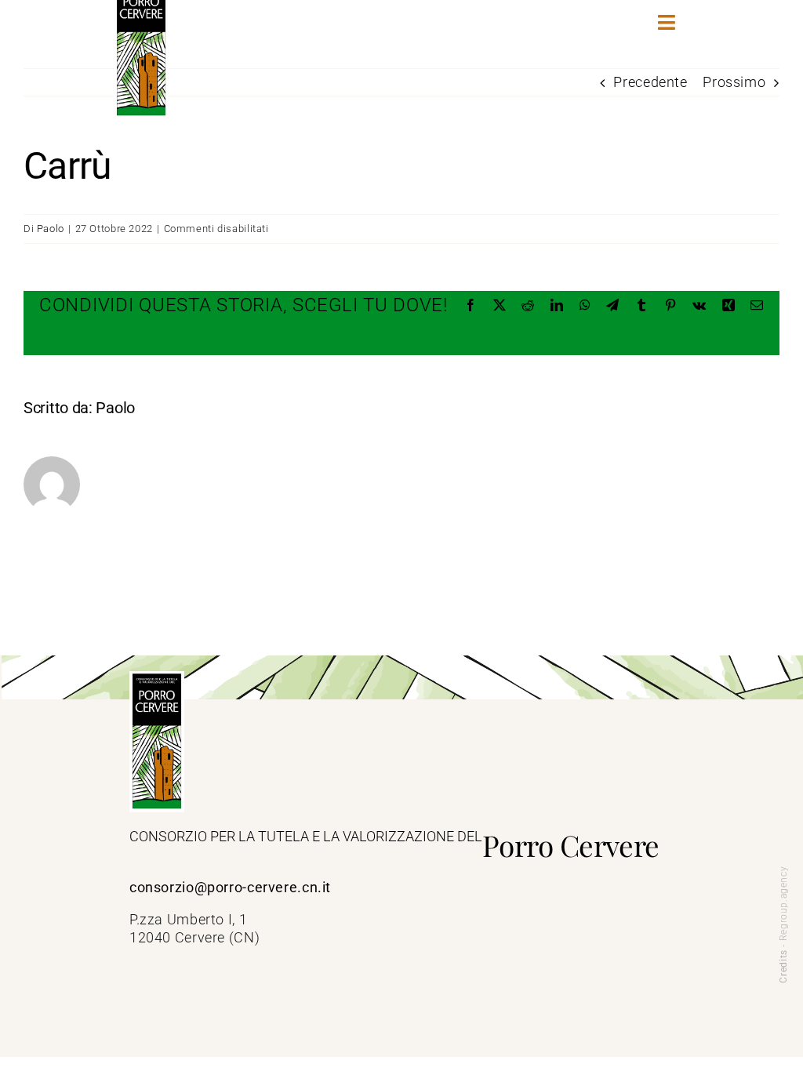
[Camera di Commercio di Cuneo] (156, 677)
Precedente (650, 82)
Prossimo (734, 82)
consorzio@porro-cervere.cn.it (230, 887)
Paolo (50, 228)
